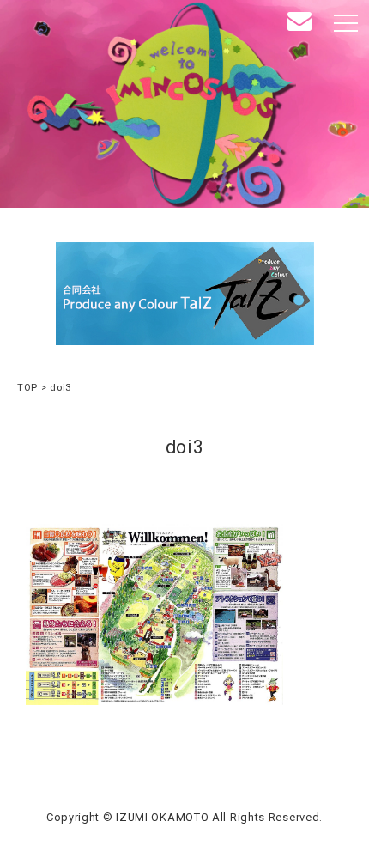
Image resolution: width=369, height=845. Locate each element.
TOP (27, 387)
